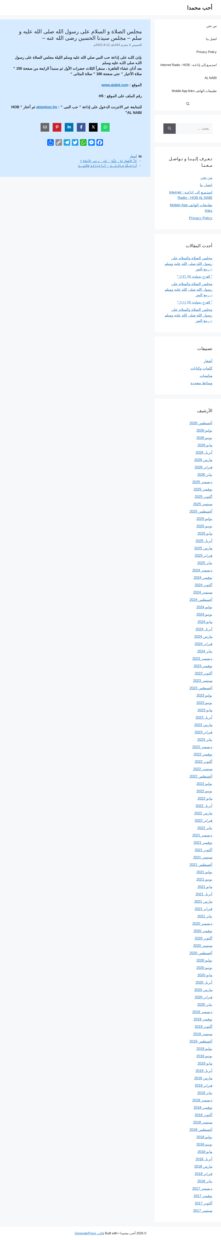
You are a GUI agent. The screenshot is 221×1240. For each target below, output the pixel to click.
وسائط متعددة (201, 383)
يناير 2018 (204, 1181)
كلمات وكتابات (201, 368)
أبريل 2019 (204, 1071)
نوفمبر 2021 (203, 843)
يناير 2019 (204, 1093)
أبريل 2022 (204, 806)
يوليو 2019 (204, 1049)
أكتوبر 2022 (203, 762)
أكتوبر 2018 (203, 1115)
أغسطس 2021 (200, 865)
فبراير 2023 (203, 732)
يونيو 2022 (204, 791)
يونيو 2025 (204, 526)
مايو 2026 (204, 445)
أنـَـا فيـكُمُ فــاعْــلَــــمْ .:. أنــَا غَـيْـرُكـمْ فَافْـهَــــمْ (107, 166)
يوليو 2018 (204, 1137)
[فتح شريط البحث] (188, 103)
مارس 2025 (203, 548)
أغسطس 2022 (200, 776)
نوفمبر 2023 (203, 666)
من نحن (211, 26)
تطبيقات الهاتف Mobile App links (194, 91)
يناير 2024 (204, 651)
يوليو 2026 (204, 430)
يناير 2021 (204, 916)
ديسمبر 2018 (202, 1100)
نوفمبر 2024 (203, 578)
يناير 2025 (204, 563)
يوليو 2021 (204, 872)
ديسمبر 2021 (202, 835)
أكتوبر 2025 (203, 497)
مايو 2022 (204, 798)
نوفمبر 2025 (203, 489)
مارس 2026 (203, 460)
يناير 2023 (204, 740)
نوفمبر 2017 (203, 1196)
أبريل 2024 (204, 629)
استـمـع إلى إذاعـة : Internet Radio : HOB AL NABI (188, 71)
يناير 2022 (204, 828)
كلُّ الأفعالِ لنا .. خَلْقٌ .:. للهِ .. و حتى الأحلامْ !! (108, 161)
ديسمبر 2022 (202, 747)
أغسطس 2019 (200, 1041)
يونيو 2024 (204, 614)
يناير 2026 (204, 475)
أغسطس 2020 (200, 953)
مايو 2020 (204, 975)
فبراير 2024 (203, 644)
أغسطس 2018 (200, 1130)
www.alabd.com (114, 85)
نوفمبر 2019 (203, 1019)
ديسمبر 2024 (202, 570)
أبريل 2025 (204, 541)
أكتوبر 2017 (203, 1203)
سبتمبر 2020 (202, 946)
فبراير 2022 (203, 821)
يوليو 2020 (204, 960)
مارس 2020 (203, 990)
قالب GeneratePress (89, 1233)
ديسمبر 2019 (202, 1012)
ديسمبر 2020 (202, 924)
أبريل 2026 (204, 452)
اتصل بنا (211, 39)
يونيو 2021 (204, 879)
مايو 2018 (204, 1152)
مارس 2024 (203, 637)
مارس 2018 (203, 1166)
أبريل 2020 (204, 982)
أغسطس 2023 (200, 688)
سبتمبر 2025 (202, 504)
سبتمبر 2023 (202, 681)
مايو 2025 (204, 533)
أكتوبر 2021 (203, 850)
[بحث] (169, 128)
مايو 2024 (204, 622)
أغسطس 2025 (200, 511)
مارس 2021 (203, 901)
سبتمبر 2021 (202, 857)
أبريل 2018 (204, 1159)
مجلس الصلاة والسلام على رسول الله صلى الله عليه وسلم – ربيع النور (188, 263)
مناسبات (206, 376)
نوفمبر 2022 (203, 754)
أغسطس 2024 (200, 600)
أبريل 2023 (204, 717)
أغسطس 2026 (200, 423)
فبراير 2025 (203, 556)
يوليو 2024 (204, 607)
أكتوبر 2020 (203, 938)
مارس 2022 (203, 813)
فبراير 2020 (203, 997)
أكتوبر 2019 (203, 1027)
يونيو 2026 (204, 438)
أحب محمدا (199, 8)
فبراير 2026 (203, 467)
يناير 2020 (204, 1005)
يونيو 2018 (204, 1144)
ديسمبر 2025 (202, 482)
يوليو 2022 (204, 784)
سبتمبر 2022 (202, 769)
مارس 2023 (203, 725)
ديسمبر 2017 (202, 1189)
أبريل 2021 (204, 894)
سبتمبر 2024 (202, 592)
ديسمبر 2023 (202, 659)
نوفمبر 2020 (203, 931)
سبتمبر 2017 (202, 1211)
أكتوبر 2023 (203, 673)
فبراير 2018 (203, 1174)
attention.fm (46, 107)
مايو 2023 (204, 710)
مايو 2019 (204, 1063)
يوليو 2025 (204, 519)
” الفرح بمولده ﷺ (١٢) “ (194, 276)
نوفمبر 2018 (203, 1108)
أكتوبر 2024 (203, 585)
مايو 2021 (204, 887)
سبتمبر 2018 (202, 1122)
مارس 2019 (203, 1078)
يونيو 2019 (204, 1056)
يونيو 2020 (204, 968)
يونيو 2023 (204, 703)
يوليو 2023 (204, 695)
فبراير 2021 (203, 909)
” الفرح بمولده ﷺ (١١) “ (194, 302)
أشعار (133, 156)
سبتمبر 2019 (202, 1034)
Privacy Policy (206, 52)
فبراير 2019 (203, 1085)
